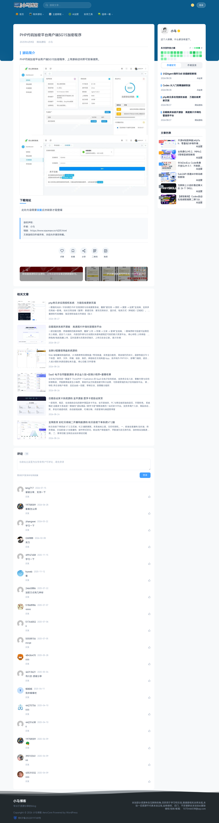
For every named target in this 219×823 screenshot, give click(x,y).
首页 (21, 14)
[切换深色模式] (192, 5)
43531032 (30, 772)
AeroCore (47, 812)
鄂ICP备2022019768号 (29, 817)
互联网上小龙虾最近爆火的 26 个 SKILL (190, 187)
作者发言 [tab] (192, 65)
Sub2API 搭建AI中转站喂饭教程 (190, 175)
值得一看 (106, 14)
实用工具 (88, 14)
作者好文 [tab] (171, 65)
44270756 (30, 705)
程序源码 (37, 14)
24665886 (30, 588)
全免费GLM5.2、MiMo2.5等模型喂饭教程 (190, 153)
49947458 (30, 554)
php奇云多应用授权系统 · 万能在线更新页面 (182, 99)
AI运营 (75, 14)
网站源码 (41, 41)
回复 (27, 497)
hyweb (28, 571)
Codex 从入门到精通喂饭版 (176, 85)
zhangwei (30, 521)
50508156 (30, 638)
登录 (201, 5)
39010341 (30, 755)
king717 (29, 487)
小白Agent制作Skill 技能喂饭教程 (179, 73)
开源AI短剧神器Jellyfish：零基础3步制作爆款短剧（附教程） (189, 142)
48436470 (30, 655)
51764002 (30, 621)
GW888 (29, 538)
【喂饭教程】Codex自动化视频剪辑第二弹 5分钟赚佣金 (190, 198)
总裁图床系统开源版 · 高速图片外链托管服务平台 (182, 114)
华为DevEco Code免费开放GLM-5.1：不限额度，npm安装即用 (189, 164)
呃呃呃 (28, 688)
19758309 (30, 504)
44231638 (30, 722)
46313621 (30, 671)
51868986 (30, 605)
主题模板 (57, 14)
